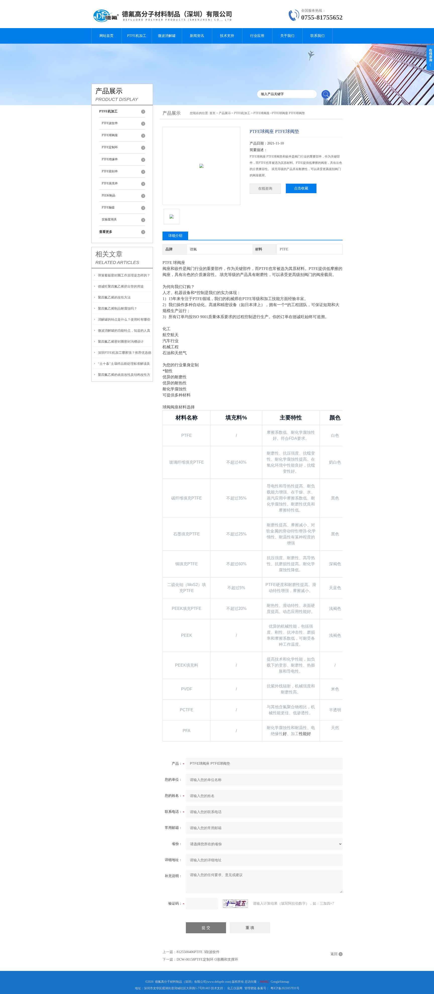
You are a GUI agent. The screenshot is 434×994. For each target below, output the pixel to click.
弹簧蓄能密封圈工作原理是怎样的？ (124, 275)
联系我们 (317, 36)
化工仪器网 (234, 988)
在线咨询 (265, 188)
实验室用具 (109, 219)
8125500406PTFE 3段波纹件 (198, 952)
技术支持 (227, 36)
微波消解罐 (167, 36)
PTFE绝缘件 (110, 159)
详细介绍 (175, 236)
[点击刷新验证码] (235, 903)
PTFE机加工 (136, 36)
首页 (212, 113)
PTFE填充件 (110, 183)
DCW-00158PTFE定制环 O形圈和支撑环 (207, 959)
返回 (334, 954)
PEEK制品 (108, 195)
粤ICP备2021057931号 (284, 988)
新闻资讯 (197, 36)
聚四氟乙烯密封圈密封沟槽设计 (121, 341)
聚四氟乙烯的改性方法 (114, 297)
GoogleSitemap (280, 981)
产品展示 (225, 113)
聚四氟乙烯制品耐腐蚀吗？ (117, 308)
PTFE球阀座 (110, 135)
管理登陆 (250, 988)
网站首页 (106, 36)
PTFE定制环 (110, 147)
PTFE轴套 (108, 207)
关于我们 (287, 36)
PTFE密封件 (110, 171)
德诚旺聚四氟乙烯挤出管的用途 (121, 286)
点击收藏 (301, 188)
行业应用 (257, 36)
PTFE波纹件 (110, 123)
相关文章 (109, 254)
